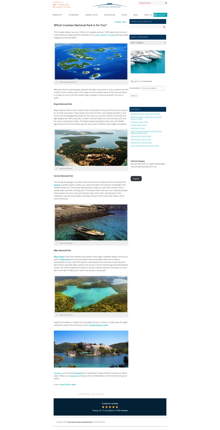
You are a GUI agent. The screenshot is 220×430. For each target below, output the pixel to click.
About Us (148, 15)
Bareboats (57, 15)
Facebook (74, 376)
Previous (117, 22)
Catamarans (73, 15)
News (135, 15)
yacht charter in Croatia (105, 35)
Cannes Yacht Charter (139, 125)
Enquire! (136, 178)
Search (165, 3)
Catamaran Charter (138, 128)
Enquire (161, 15)
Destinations (109, 15)
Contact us (58, 373)
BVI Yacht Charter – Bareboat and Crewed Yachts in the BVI (146, 118)
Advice (124, 15)
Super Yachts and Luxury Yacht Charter (145, 146)
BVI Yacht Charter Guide (139, 122)
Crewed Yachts (91, 15)
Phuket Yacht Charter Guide (141, 139)
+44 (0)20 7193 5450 (62, 7)
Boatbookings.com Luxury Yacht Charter (145, 114)
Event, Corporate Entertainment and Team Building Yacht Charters (146, 132)
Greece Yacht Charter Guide (141, 136)
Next (124, 22)
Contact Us (57, 2)
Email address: (135, 88)
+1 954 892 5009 (62, 5)
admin (74, 384)
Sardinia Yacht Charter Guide (141, 142)
